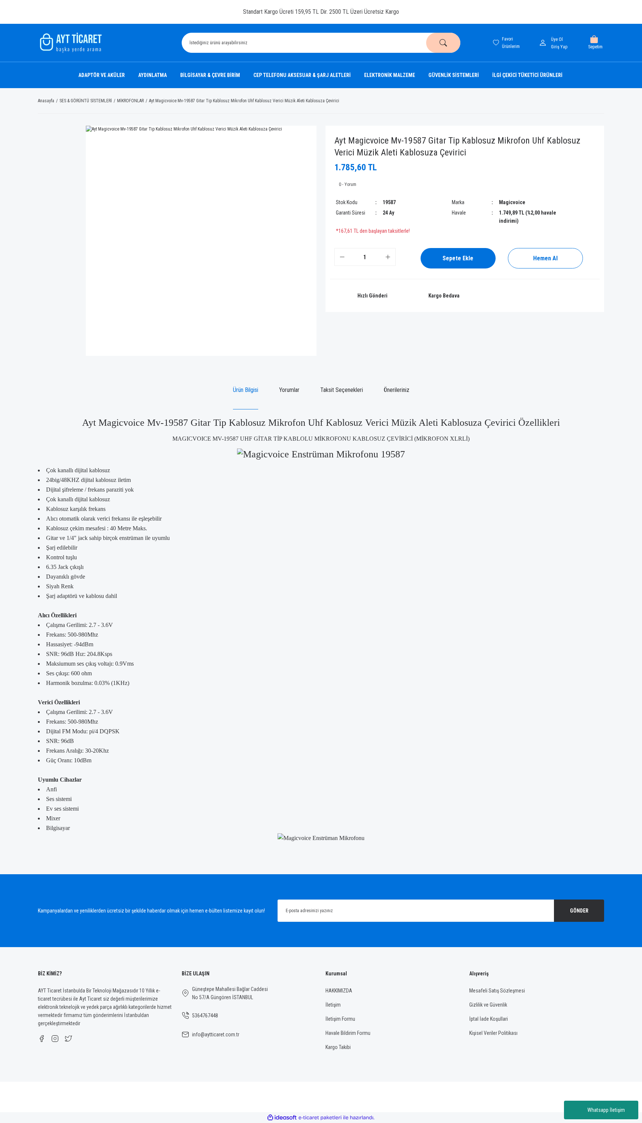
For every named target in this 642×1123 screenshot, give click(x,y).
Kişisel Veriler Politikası (493, 1033)
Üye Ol (557, 39)
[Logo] (70, 43)
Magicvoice (512, 202)
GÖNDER (579, 911)
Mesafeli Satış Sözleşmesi (497, 991)
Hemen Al (545, 258)
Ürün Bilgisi (245, 389)
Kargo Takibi (338, 1047)
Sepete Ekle (457, 258)
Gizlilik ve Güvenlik (488, 1005)
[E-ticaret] (320, 1117)
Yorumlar (289, 389)
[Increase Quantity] (387, 257)
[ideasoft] (282, 1118)
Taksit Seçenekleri (341, 389)
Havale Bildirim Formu (347, 1033)
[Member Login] (544, 43)
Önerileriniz (396, 389)
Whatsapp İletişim (606, 1110)
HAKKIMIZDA (338, 991)
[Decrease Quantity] (342, 257)
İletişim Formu (340, 1019)
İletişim (333, 1005)
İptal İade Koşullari (488, 1019)
